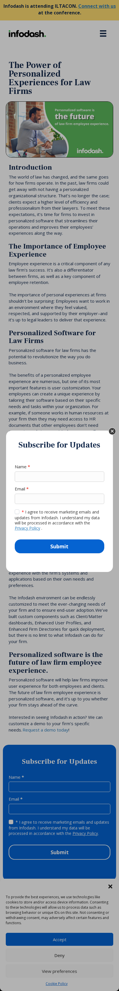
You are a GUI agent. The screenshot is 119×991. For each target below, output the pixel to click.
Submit (59, 546)
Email (22, 489)
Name (22, 466)
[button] (112, 431)
